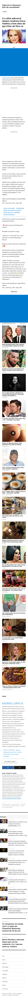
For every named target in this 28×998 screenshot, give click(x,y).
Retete (4, 978)
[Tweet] (20, 767)
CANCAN (23, 804)
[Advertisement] (14, 62)
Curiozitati (5, 970)
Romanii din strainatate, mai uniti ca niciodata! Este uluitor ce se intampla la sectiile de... (17, 862)
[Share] (8, 767)
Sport (3, 959)
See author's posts (9, 761)
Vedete (17, 805)
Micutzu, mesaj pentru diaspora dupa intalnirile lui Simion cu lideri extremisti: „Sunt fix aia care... (17, 843)
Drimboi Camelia (12, 703)
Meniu (5, 11)
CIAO (3, 805)
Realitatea (12, 805)
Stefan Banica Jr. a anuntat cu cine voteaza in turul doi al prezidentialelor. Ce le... (17, 824)
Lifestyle (4, 974)
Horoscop (5, 989)
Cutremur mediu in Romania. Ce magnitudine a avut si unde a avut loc (17, 881)
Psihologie (5, 967)
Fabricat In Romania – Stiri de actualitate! (12, 6)
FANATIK (7, 805)
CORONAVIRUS (8, 807)
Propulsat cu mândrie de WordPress (10, 995)
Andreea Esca (6, 78)
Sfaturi (4, 985)
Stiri (3, 956)
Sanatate (5, 981)
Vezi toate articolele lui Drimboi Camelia (11, 798)
